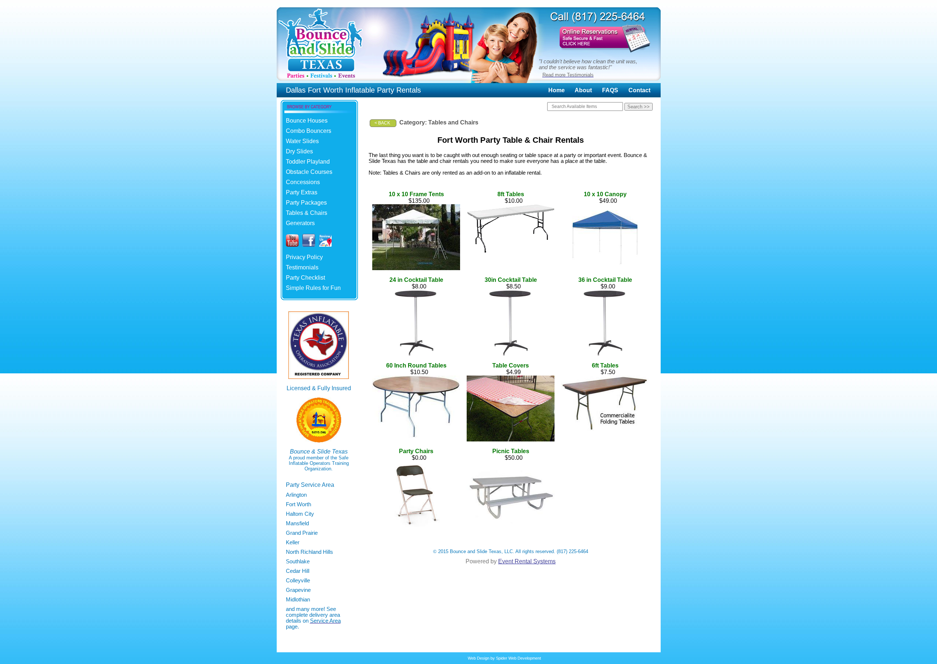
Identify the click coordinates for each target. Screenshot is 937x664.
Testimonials (302, 267)
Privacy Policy (304, 257)
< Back (382, 123)
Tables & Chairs (306, 213)
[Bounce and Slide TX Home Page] (321, 81)
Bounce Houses (307, 120)
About (583, 90)
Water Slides (302, 141)
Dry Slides (299, 151)
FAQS (610, 90)
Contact (639, 90)
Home (556, 90)
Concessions (303, 182)
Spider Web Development (518, 658)
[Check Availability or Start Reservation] (600, 54)
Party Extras (301, 192)
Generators (300, 223)
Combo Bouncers (308, 131)
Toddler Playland (308, 161)
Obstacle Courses (309, 172)
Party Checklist (305, 278)
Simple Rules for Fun (313, 288)
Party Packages (306, 202)
